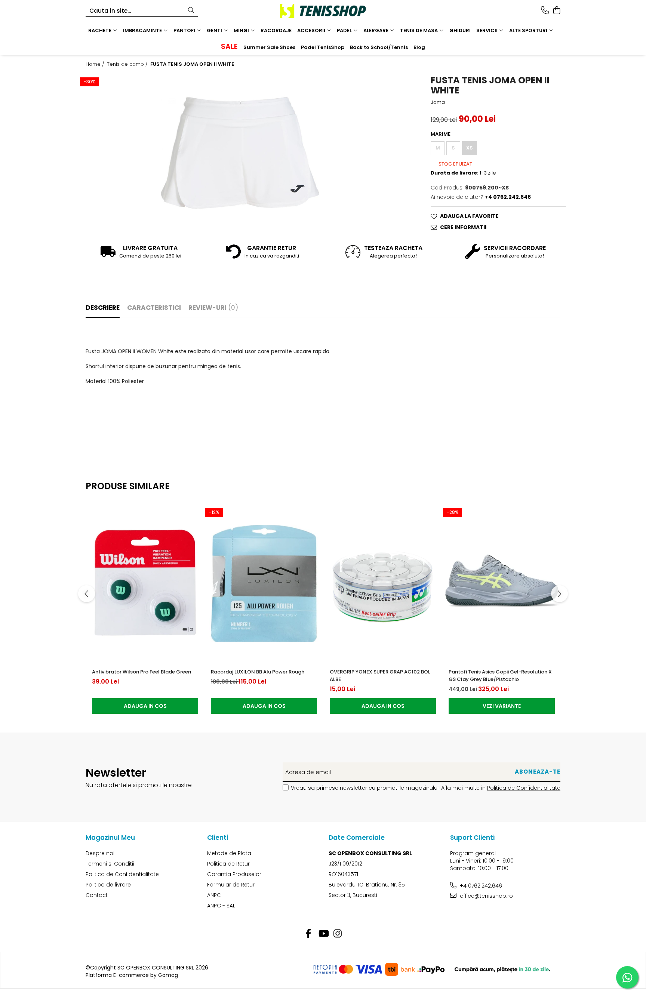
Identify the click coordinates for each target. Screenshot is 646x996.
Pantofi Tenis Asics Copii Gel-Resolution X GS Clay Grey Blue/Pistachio (500, 675)
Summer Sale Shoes (269, 47)
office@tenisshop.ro (485, 896)
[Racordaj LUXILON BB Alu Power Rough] (264, 583)
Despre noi (100, 853)
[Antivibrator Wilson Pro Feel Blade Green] (145, 583)
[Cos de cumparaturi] (556, 10)
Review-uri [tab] (213, 307)
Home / (96, 64)
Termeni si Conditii (110, 863)
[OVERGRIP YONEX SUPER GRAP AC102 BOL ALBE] (383, 583)
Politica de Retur (228, 863)
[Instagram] (337, 934)
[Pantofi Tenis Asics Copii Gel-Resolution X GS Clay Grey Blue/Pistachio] (501, 583)
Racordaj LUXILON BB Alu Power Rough (257, 671)
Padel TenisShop (322, 47)
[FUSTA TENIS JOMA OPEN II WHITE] (240, 153)
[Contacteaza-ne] (545, 10)
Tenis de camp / (128, 64)
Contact (97, 895)
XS (469, 147)
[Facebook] (308, 934)
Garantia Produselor (234, 874)
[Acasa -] (323, 11)
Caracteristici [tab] (154, 307)
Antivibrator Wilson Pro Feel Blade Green (141, 671)
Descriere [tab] (103, 307)
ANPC (214, 895)
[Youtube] (323, 934)
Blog (419, 47)
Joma (438, 102)
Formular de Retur (231, 884)
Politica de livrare (108, 884)
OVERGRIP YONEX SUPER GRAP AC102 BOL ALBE (380, 675)
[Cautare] (191, 10)
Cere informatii (463, 227)
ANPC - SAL (221, 905)
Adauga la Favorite (469, 216)
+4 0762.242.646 (480, 885)
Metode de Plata (229, 853)
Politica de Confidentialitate (523, 788)
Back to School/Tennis (379, 47)
